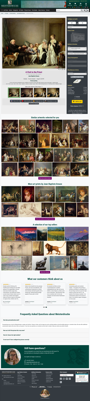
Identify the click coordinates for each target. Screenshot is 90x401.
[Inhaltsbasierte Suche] (84, 10)
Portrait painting (12, 13)
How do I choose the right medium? (12, 335)
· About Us (19, 383)
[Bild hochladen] (87, 10)
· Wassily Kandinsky (49, 378)
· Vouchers (33, 381)
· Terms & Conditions (21, 377)
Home (2, 13)
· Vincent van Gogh (49, 373)
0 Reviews (36, 103)
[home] (2, 10)
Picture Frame (27, 10)
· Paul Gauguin (48, 377)
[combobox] (77, 27)
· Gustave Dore (48, 381)
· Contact (18, 373)
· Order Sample (34, 383)
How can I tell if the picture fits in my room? (14, 330)
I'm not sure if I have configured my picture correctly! (16, 339)
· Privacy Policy (20, 378)
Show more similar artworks (45, 178)
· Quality (32, 378)
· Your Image (33, 373)
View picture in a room (51, 101)
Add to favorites (27, 101)
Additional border (70, 25)
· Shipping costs (34, 377)
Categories (15, 10)
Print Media (34, 10)
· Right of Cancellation (21, 380)
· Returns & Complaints (21, 381)
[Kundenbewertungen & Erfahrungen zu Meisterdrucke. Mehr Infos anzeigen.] (82, 376)
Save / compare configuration (77, 77)
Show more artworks (45, 272)
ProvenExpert (7, 301)
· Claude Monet (48, 375)
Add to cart (78, 101)
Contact (48, 10)
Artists (10, 10)
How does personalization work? (11, 320)
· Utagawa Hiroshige (49, 380)
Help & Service (41, 10)
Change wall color (39, 101)
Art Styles (21, 10)
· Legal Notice (19, 375)
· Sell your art (33, 375)
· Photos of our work (35, 380)
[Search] (81, 10)
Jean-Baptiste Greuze (21, 13)
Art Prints (6, 10)
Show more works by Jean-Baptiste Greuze (45, 219)
